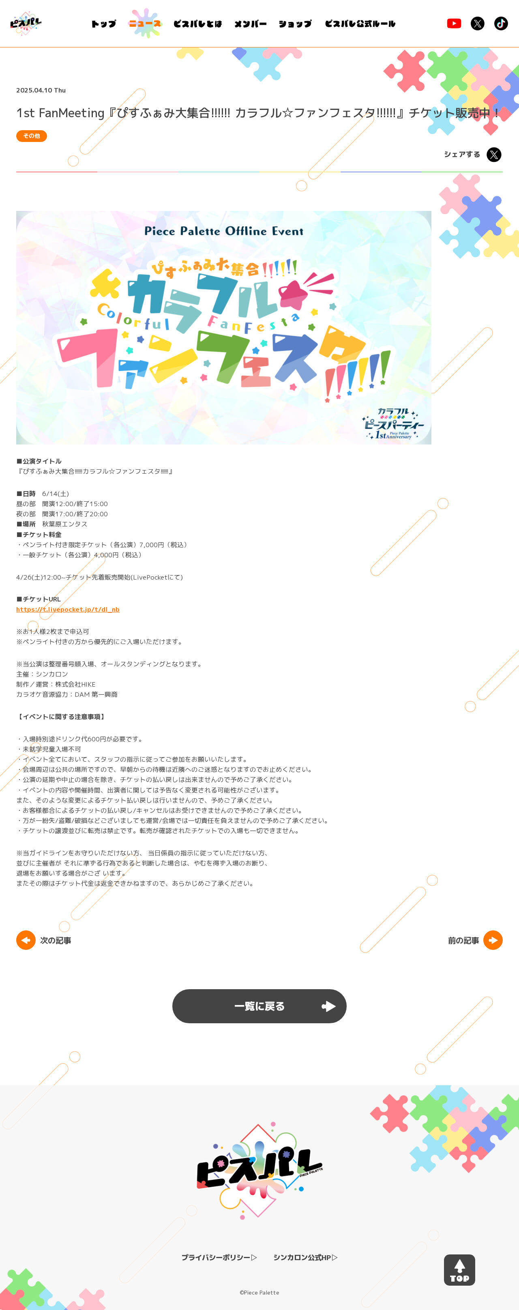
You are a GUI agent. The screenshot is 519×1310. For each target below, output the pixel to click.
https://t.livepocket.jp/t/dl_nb (68, 609)
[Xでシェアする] (494, 154)
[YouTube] (454, 23)
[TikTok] (501, 23)
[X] (478, 23)
